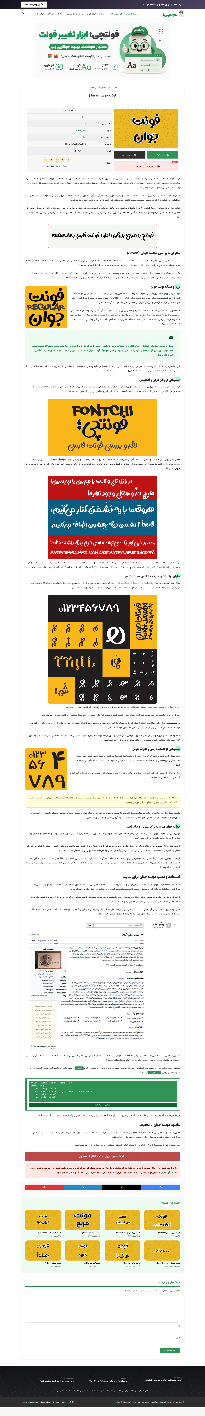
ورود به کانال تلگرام (101, 740)
